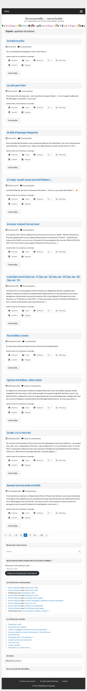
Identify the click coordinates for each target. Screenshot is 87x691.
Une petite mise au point (34, 598)
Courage (52, 686)
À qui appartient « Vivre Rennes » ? (21, 637)
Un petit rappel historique (49, 681)
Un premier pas (13, 635)
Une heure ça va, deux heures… (19, 647)
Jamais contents (14, 645)
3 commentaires (27, 91)
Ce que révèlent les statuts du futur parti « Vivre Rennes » (29, 632)
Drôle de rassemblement (34, 606)
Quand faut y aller (31, 588)
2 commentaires (28, 230)
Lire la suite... (13, 73)
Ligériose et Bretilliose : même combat (24, 380)
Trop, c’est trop (30, 603)
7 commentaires (30, 341)
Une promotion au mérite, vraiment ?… (36, 611)
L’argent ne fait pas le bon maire (20, 640)
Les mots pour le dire (16, 85)
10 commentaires (29, 286)
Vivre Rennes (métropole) (34, 608)
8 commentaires (26, 138)
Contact (65, 681)
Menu (6, 11)
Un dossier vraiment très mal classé (23, 224)
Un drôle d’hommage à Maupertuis (22, 132)
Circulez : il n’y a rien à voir (19, 432)
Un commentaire (28, 185)
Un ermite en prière (15, 41)
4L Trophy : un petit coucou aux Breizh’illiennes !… (29, 179)
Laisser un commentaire (32, 386)
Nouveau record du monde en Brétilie (23, 485)
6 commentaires (25, 46)
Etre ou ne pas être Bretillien (17, 669)
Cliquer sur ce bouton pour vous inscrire (22, 573)
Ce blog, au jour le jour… (27, 681)
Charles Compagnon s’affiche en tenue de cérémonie (44, 601)
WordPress (43, 686)
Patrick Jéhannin (14, 588)
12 (42, 535)
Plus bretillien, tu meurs (18, 335)
